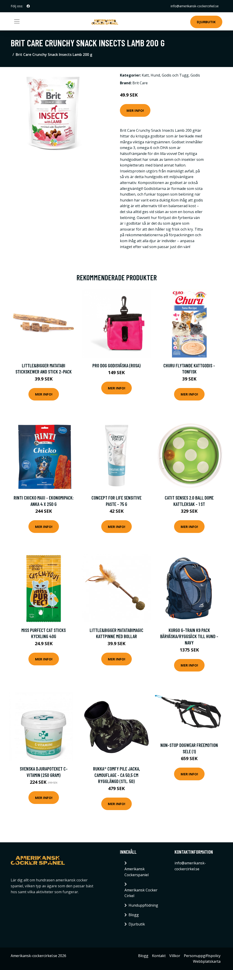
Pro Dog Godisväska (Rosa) (116, 365)
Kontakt (159, 955)
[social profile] (28, 6)
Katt (145, 75)
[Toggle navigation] (17, 21)
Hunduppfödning (143, 905)
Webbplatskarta (206, 961)
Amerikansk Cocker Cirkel (140, 893)
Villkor (174, 955)
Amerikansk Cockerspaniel (136, 871)
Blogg (134, 914)
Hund (155, 75)
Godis (195, 75)
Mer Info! (135, 110)
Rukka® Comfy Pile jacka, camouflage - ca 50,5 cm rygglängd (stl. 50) (116, 775)
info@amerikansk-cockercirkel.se (195, 6)
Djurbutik (206, 22)
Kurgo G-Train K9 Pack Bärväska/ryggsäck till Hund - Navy (189, 636)
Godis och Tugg (175, 75)
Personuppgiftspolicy (202, 955)
